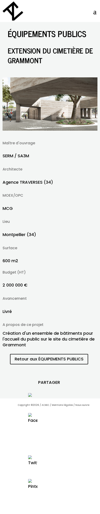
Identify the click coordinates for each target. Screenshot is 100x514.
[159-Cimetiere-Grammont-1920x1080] (50, 129)
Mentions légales (62, 405)
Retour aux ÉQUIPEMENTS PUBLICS (49, 359)
